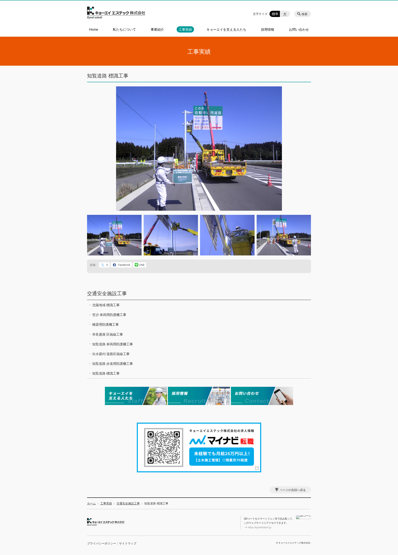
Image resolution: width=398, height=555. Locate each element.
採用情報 (267, 29)
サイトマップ (127, 543)
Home (93, 29)
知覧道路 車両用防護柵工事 (112, 344)
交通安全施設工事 (107, 293)
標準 (275, 13)
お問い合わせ (299, 29)
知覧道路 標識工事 (106, 373)
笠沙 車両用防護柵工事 (109, 314)
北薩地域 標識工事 (106, 304)
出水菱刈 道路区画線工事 (111, 353)
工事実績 (185, 29)
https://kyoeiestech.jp (259, 527)
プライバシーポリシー (101, 543)
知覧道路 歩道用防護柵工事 (112, 363)
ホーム (91, 503)
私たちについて (124, 29)
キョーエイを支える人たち (226, 29)
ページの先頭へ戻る (293, 490)
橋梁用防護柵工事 (105, 324)
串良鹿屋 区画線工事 (107, 334)
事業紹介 (157, 29)
